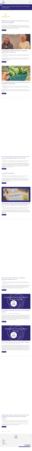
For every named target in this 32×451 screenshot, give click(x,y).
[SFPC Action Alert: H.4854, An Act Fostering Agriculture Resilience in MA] (16, 247)
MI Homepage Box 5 (10, 55)
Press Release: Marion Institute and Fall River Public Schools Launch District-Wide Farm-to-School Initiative (15, 416)
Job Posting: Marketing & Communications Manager (16, 342)
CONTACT (3, 443)
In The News (14, 54)
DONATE (3, 442)
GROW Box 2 (8, 420)
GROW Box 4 (15, 420)
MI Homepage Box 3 (24, 54)
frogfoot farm (4, 160)
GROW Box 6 (23, 420)
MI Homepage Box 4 (5, 161)
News (20, 55)
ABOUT (3, 439)
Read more (4, 30)
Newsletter (5, 176)
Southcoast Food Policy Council (20, 176)
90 (9, 431)
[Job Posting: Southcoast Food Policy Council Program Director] (16, 301)
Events (3, 54)
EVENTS (3, 441)
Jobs (12, 313)
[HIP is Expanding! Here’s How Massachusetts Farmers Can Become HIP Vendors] (16, 73)
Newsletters (9, 176)
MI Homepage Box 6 (16, 55)
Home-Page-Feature (9, 54)
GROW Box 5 (19, 420)
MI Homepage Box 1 (19, 54)
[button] (1, 5)
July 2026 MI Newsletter (8, 173)
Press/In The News (23, 55)
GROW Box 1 (4, 420)
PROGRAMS (4, 440)
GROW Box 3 (12, 420)
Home (5, 54)
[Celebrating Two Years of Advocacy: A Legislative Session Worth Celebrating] (16, 41)
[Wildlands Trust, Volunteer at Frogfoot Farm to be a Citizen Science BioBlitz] (5, 15)
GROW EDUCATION (14, 175)
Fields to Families (4, 175)
